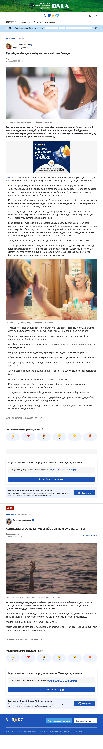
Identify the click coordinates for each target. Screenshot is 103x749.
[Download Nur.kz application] (51, 6)
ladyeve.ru (11, 177)
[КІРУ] (96, 15)
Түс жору (37, 22)
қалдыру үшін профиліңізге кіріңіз (63, 470)
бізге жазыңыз (35, 418)
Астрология (26, 22)
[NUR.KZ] (51, 16)
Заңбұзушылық (24, 514)
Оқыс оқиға (11, 514)
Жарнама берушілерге (85, 721)
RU (90, 16)
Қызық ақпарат (49, 22)
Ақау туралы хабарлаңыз (59, 721)
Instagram (86, 493)
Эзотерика (11, 22)
